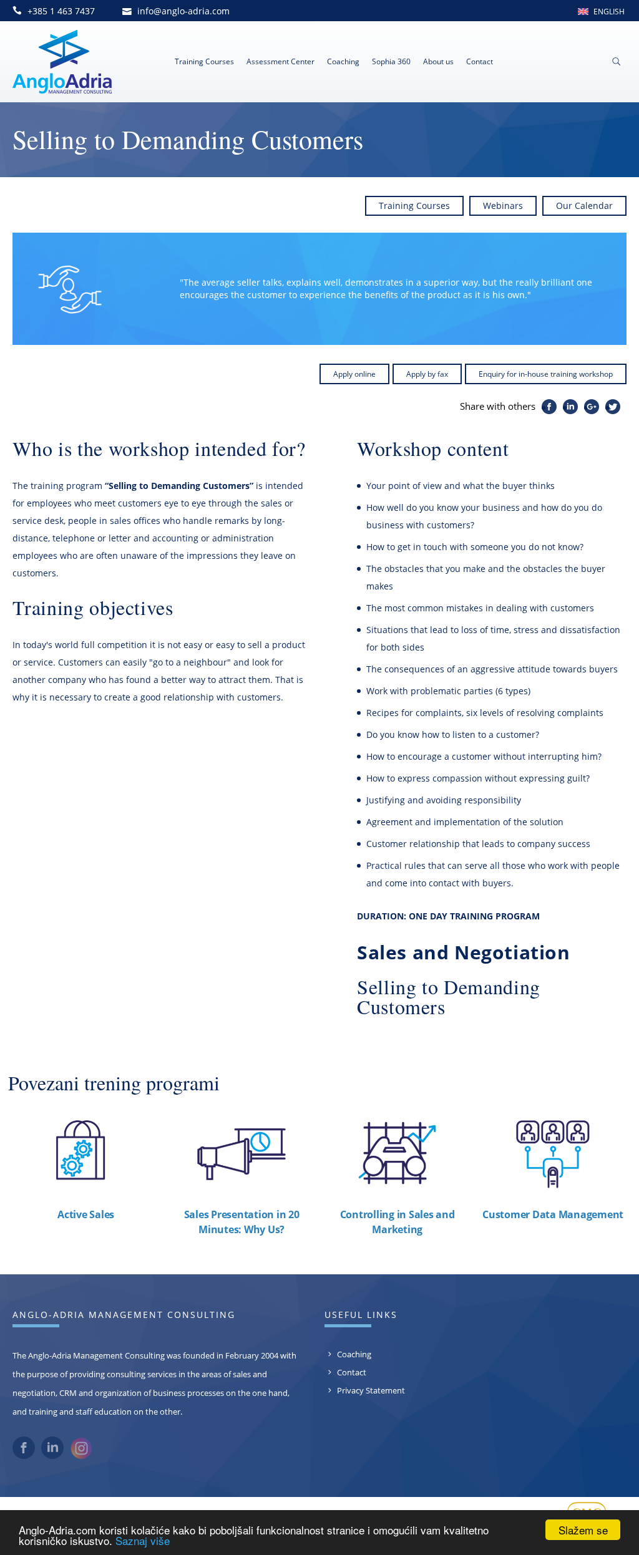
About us (438, 61)
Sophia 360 (391, 61)
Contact (479, 61)
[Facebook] (23, 1455)
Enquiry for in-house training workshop (546, 374)
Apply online (354, 374)
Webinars (503, 205)
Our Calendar (584, 205)
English (609, 11)
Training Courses (204, 61)
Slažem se (583, 1530)
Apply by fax (427, 374)
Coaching (343, 61)
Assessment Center (280, 61)
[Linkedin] (52, 1455)
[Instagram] (81, 1456)
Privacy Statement (371, 1390)
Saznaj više (142, 1540)
